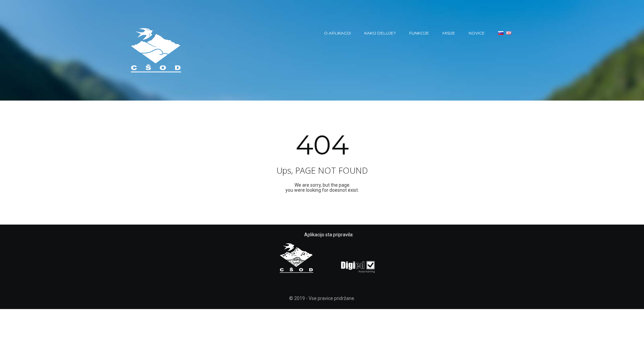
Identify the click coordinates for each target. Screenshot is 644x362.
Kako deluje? (380, 33)
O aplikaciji (337, 33)
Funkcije (419, 33)
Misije (448, 33)
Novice (477, 33)
